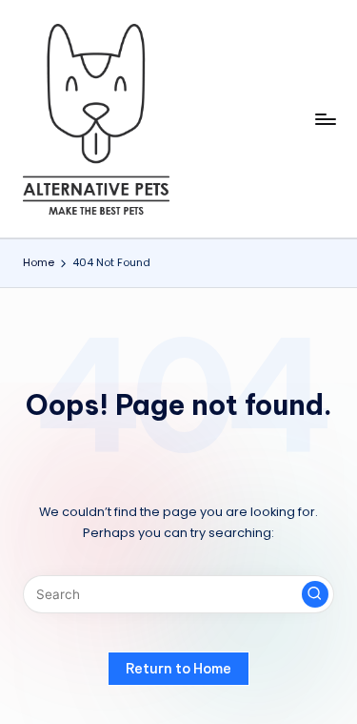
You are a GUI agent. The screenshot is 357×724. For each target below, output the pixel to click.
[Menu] (324, 119)
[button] (315, 594)
